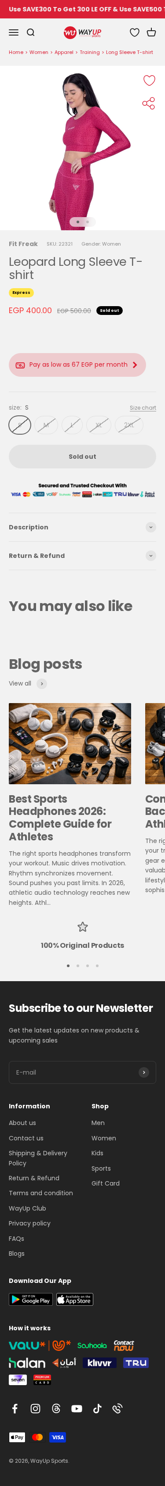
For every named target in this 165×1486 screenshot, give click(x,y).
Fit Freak (23, 243)
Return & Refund (34, 1178)
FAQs (16, 1238)
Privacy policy (30, 1223)
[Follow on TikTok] (97, 1409)
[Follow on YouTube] (77, 1409)
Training (90, 52)
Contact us (26, 1138)
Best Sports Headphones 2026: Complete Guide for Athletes (60, 818)
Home (16, 52)
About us (22, 1122)
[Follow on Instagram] (35, 1409)
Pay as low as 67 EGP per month (78, 364)
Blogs (17, 1253)
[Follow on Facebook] (15, 1409)
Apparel (64, 52)
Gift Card (106, 1183)
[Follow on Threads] (56, 1409)
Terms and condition (41, 1193)
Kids (97, 1153)
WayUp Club (27, 1208)
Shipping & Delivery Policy (38, 1158)
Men (98, 1122)
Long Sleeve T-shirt (129, 52)
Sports (101, 1168)
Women (38, 52)
